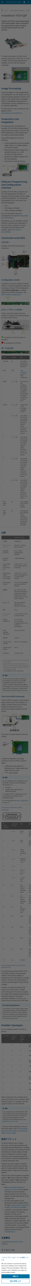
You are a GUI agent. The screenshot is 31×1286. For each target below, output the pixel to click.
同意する (15, 1276)
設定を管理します (15, 1281)
